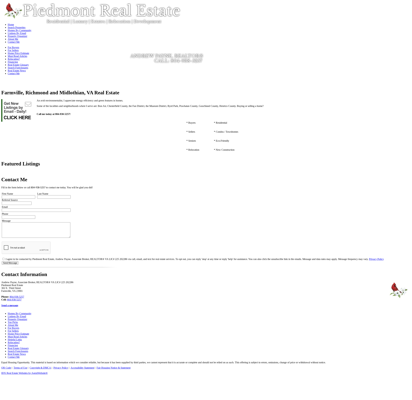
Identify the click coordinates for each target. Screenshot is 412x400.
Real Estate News (17, 70)
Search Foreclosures (18, 67)
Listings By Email (17, 316)
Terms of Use (20, 367)
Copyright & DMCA (40, 367)
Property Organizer (17, 319)
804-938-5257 (17, 296)
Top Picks (13, 322)
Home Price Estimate (18, 333)
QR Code (6, 367)
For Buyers (13, 328)
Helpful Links (15, 339)
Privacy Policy (376, 259)
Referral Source (10, 200)
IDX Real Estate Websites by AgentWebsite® (24, 373)
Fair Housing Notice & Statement (114, 367)
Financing (13, 62)
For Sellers (13, 330)
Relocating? (14, 342)
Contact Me (14, 73)
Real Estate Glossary (18, 64)
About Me (13, 325)
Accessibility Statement (82, 367)
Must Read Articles (17, 336)
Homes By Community (19, 313)
